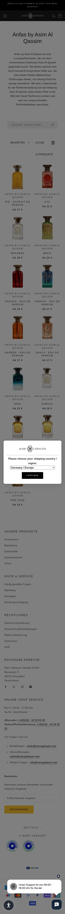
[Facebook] (5, 687)
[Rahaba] (17, 426)
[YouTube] (30, 687)
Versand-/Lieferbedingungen (20, 628)
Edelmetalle (11, 551)
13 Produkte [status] (44, 154)
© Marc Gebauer (32, 835)
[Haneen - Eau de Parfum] (17, 327)
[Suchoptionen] (54, 125)
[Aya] (47, 176)
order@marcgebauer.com (41, 746)
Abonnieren (19, 809)
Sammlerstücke (13, 557)
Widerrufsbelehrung (15, 634)
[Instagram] (22, 687)
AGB (7, 646)
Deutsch (31, 827)
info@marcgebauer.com (43, 762)
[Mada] (47, 227)
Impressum (10, 640)
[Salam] (47, 426)
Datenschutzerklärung (16, 622)
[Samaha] (47, 378)
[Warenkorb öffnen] (60, 16)
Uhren (7, 563)
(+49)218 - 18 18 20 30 (31, 720)
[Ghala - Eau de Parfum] (47, 327)
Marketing (10, 590)
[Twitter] (14, 687)
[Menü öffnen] (5, 15)
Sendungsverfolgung (16, 602)
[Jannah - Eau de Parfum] (47, 275)
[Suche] (53, 15)
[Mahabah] (17, 227)
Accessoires (11, 539)
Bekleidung (10, 545)
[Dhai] (17, 378)
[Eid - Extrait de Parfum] (17, 176)
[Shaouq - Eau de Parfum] (17, 275)
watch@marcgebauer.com (25, 756)
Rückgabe (10, 596)
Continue (32, 475)
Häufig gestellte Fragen (17, 584)
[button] (19, 143)
